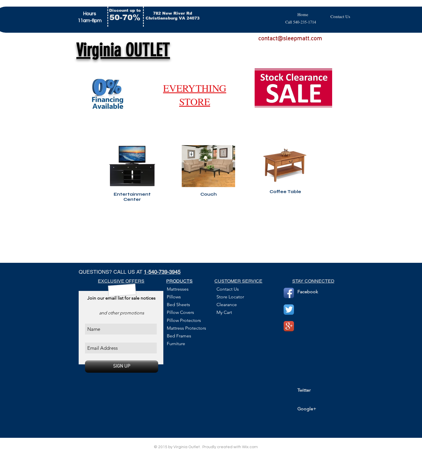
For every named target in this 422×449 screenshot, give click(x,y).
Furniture (176, 343)
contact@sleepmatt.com (290, 38)
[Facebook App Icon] (289, 293)
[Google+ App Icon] (289, 326)
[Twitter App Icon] (289, 309)
